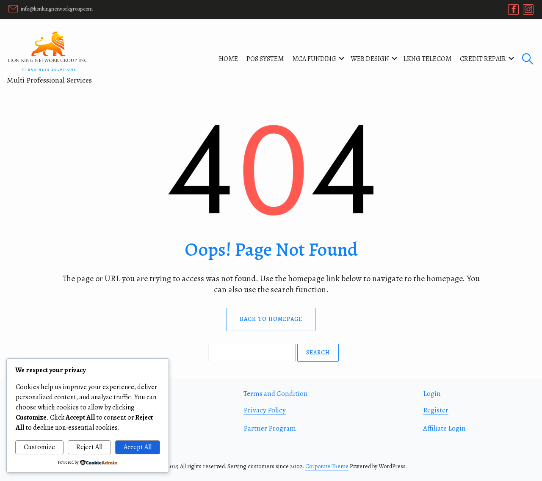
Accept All (138, 447)
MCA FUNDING (314, 59)
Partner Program (269, 428)
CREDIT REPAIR (483, 59)
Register (435, 410)
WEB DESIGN (370, 59)
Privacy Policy (264, 410)
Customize (39, 447)
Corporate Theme (326, 466)
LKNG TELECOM (427, 59)
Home (228, 59)
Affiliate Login (444, 428)
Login (432, 393)
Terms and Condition (275, 393)
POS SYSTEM (265, 59)
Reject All (89, 447)
